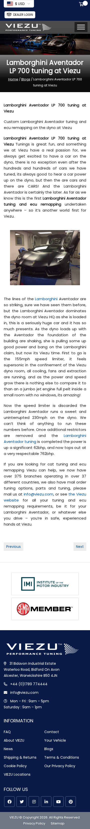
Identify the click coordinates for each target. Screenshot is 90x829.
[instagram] (33, 801)
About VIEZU (14, 740)
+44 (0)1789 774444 (29, 684)
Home (13, 79)
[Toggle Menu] (81, 27)
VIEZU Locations (17, 774)
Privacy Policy (34, 823)
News (8, 748)
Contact (51, 731)
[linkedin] (46, 801)
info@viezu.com (38, 494)
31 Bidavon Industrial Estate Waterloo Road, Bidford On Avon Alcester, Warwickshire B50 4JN (32, 669)
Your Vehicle (55, 740)
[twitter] (21, 801)
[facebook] (9, 801)
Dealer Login (23, 15)
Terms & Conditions (61, 757)
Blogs (25, 79)
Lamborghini (47, 298)
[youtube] (58, 801)
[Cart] (82, 5)
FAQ (7, 731)
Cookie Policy (15, 765)
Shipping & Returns (20, 757)
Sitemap (57, 823)
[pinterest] (70, 801)
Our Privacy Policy (59, 765)
